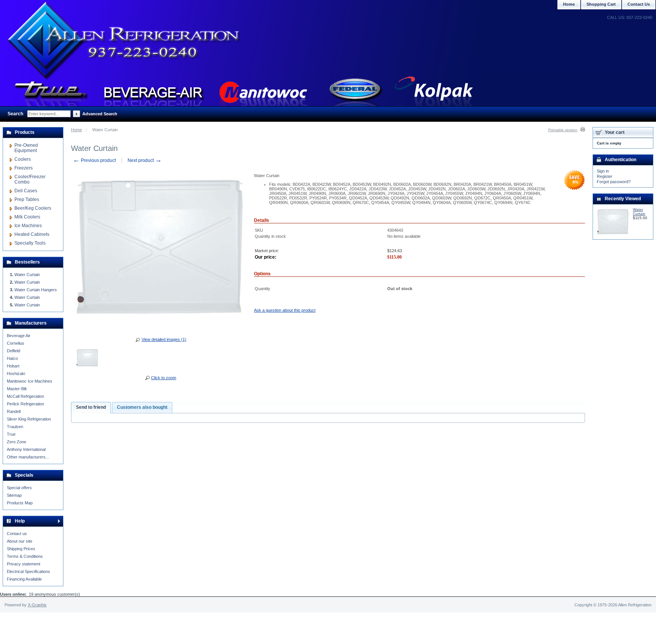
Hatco (12, 358)
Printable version (562, 130)
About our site (19, 541)
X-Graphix (37, 605)
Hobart (13, 366)
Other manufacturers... (28, 457)
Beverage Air (18, 335)
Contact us (17, 533)
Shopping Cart (601, 4)
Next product (145, 160)
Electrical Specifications (28, 571)
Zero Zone (16, 441)
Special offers (19, 487)
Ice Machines (28, 225)
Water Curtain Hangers (35, 289)
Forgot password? (614, 181)
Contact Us (639, 4)
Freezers (23, 168)
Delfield (13, 350)
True (11, 434)
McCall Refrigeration (25, 396)
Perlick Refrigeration (25, 404)
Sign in (603, 171)
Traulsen (15, 426)
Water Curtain (27, 274)
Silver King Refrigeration (29, 419)
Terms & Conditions (25, 556)
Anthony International (26, 449)
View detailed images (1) (164, 339)
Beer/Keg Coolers (32, 208)
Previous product (94, 160)
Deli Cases (25, 190)
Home (76, 129)
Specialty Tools (30, 243)
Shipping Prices (21, 548)
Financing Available (24, 579)
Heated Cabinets (31, 234)
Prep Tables (26, 199)
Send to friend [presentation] (91, 407)
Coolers (22, 159)
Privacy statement (23, 564)
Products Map (20, 503)
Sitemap (14, 495)
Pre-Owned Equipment (26, 148)
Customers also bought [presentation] (142, 407)
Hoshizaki (16, 373)
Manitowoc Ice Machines (29, 381)
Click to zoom (163, 377)
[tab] (91, 407)
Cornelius (15, 343)
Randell (13, 411)
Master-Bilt (17, 388)
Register (604, 176)
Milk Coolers (27, 217)
